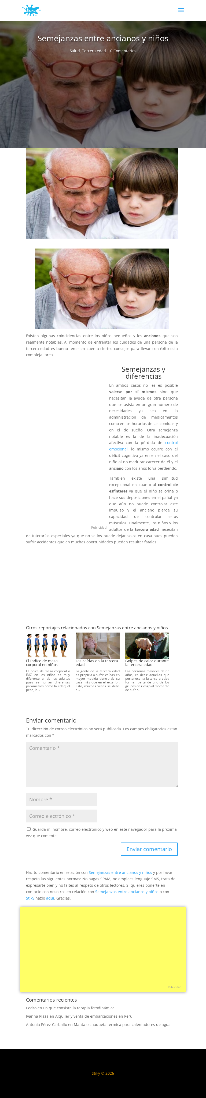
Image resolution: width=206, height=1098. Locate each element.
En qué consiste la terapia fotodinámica (79, 1007)
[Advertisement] (103, 102)
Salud (75, 50)
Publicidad (98, 527)
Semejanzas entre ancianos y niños (120, 872)
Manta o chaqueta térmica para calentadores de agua (122, 1024)
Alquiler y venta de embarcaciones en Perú (94, 1016)
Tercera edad (94, 50)
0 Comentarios (123, 50)
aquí (50, 898)
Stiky (30, 898)
